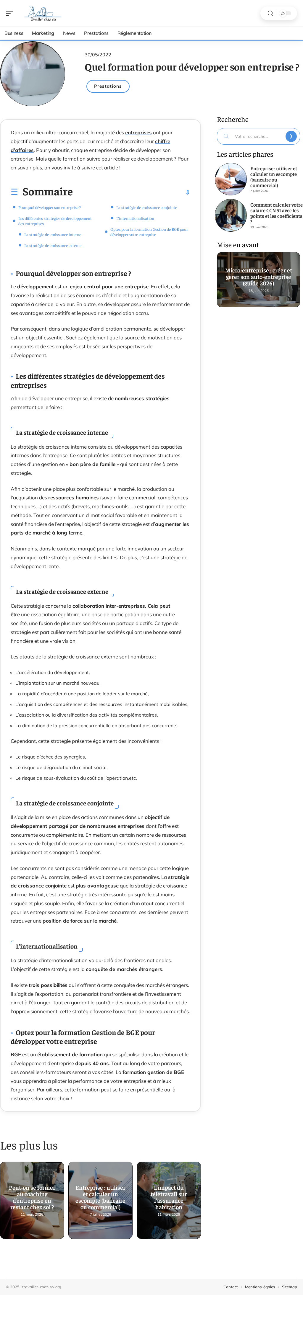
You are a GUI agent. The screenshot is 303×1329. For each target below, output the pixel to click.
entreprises (138, 132)
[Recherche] (270, 13)
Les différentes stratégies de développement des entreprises (55, 220)
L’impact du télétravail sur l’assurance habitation (169, 1198)
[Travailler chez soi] (42, 13)
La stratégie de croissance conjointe (146, 207)
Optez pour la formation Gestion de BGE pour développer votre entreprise (149, 231)
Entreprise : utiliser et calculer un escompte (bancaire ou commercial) (100, 1198)
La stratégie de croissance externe (52, 245)
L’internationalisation (135, 218)
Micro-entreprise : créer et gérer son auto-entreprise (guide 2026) (258, 277)
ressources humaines (73, 497)
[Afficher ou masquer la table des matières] (131, 192)
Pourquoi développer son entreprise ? (49, 207)
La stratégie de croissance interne (52, 234)
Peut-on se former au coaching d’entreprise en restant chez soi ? (32, 1198)
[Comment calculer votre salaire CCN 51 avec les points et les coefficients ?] (230, 215)
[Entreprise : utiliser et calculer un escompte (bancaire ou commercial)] (230, 179)
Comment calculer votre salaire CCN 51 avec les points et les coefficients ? (276, 213)
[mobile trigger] (11, 13)
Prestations (108, 86)
